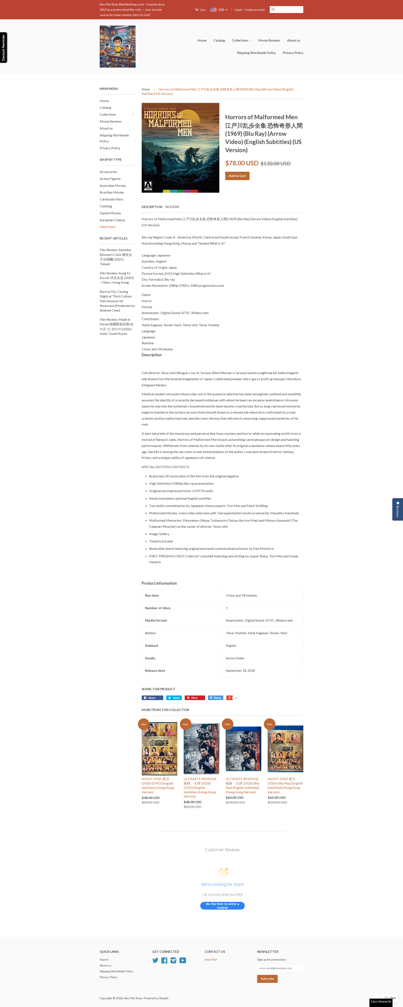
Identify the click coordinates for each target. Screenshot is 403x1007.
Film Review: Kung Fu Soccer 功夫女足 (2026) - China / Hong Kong (117, 277)
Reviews (172, 207)
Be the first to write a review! (222, 906)
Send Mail (211, 959)
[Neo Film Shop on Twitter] (155, 962)
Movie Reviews (269, 40)
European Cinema (112, 220)
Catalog (219, 40)
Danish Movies (110, 213)
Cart (202, 10)
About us (293, 40)
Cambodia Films (111, 199)
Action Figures (110, 179)
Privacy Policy (293, 53)
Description (152, 207)
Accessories (108, 172)
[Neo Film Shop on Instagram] (173, 962)
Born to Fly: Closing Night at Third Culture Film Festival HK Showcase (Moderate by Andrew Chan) (117, 300)
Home (202, 40)
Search (104, 959)
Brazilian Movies (112, 192)
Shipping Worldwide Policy (256, 53)
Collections (240, 40)
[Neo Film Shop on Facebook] (164, 962)
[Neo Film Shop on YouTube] (182, 962)
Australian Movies (113, 185)
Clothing (106, 206)
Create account (254, 9)
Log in (238, 9)
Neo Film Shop (133, 998)
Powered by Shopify (156, 998)
